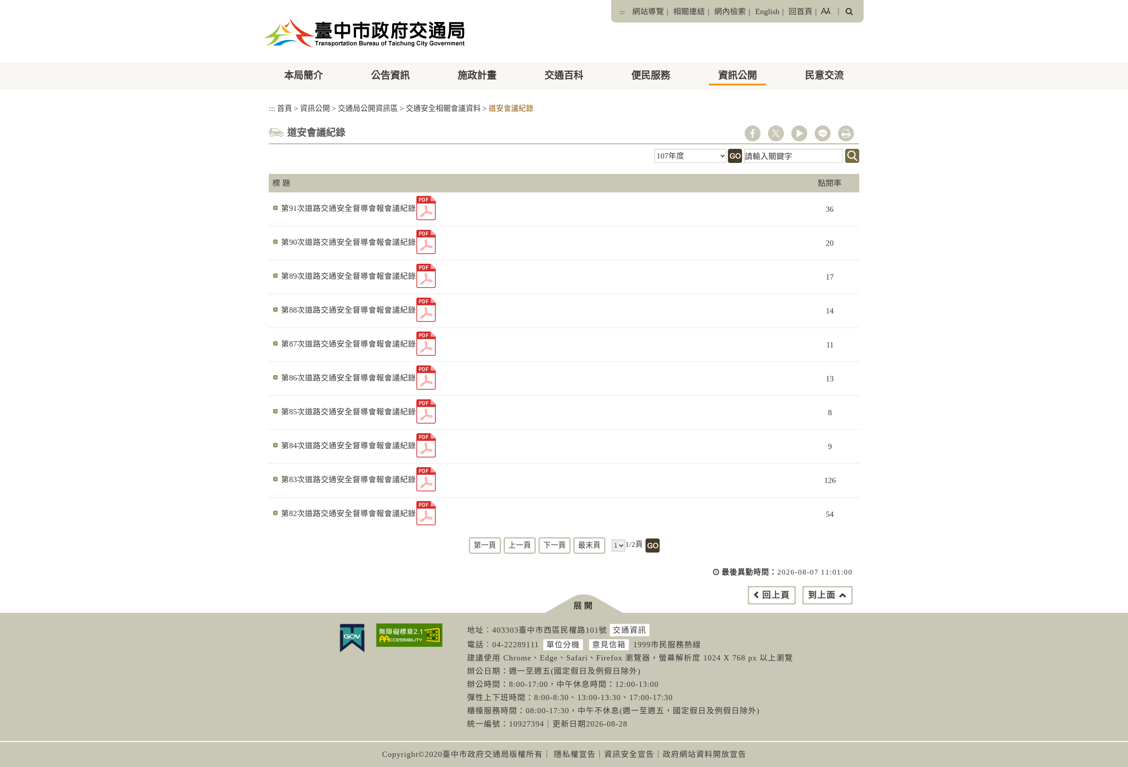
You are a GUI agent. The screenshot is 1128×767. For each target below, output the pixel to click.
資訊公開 (737, 75)
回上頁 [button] (776, 595)
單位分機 (563, 644)
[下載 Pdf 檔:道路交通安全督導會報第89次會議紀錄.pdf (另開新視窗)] (426, 276)
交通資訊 (629, 630)
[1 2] (618, 545)
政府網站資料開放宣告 (704, 754)
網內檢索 (730, 11)
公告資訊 (390, 75)
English (767, 11)
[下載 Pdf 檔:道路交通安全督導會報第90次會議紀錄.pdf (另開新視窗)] (426, 242)
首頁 (284, 108)
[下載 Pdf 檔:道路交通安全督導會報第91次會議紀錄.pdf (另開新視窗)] (426, 208)
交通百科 (564, 75)
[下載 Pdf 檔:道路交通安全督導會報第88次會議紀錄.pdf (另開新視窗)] (426, 310)
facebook (753, 133)
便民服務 (650, 75)
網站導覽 (648, 11)
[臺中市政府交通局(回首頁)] (364, 33)
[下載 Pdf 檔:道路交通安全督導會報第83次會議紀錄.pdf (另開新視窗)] (426, 479)
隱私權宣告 (575, 754)
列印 (846, 133)
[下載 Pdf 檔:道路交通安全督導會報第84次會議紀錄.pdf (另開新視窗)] (426, 445)
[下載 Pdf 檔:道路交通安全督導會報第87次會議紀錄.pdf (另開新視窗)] (426, 344)
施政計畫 (477, 75)
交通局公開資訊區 (368, 108)
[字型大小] (825, 11)
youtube (799, 133)
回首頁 (801, 11)
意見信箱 (609, 644)
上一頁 (519, 545)
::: (622, 11)
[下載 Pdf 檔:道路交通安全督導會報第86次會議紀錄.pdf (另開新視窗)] (426, 377)
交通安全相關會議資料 (443, 108)
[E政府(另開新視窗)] (352, 638)
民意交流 (824, 75)
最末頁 (589, 545)
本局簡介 (303, 75)
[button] (583, 603)
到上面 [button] (822, 595)
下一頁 (554, 545)
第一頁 (485, 545)
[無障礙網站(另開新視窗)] (409, 635)
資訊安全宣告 (629, 754)
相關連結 (689, 11)
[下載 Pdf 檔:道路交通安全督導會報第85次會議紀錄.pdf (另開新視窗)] (426, 411)
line (823, 133)
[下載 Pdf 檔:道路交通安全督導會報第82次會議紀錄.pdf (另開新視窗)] (426, 513)
